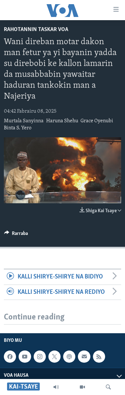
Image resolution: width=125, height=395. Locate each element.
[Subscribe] (84, 357)
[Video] (82, 387)
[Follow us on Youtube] (25, 357)
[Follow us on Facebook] (10, 357)
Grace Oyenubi (96, 121)
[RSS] (99, 357)
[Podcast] (69, 357)
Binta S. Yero (17, 128)
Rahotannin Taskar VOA (36, 30)
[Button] (16, 235)
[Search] (108, 387)
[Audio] (56, 387)
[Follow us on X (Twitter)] (54, 357)
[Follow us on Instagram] (40, 357)
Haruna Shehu (62, 121)
